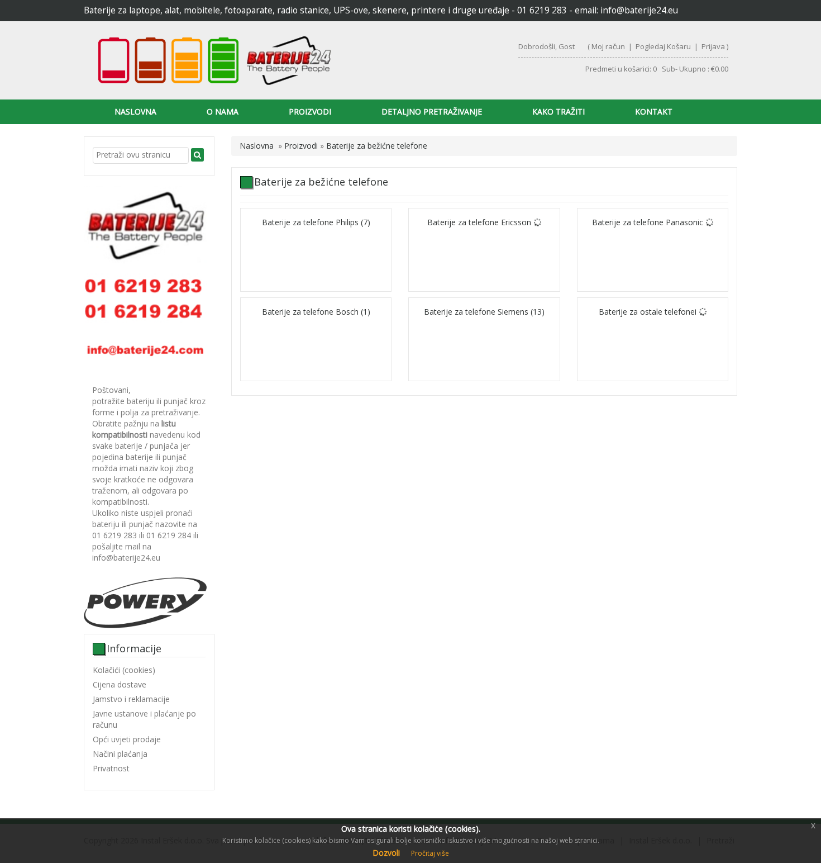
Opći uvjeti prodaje (127, 739)
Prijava (713, 46)
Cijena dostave (119, 684)
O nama (222, 111)
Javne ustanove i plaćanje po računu (144, 719)
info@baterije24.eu (639, 10)
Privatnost (111, 768)
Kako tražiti (558, 111)
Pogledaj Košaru (663, 46)
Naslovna (135, 111)
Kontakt (653, 111)
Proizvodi (310, 111)
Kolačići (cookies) (124, 670)
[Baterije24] (246, 60)
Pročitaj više (430, 853)
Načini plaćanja (120, 753)
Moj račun (608, 46)
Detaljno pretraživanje (431, 111)
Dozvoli (386, 852)
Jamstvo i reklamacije (131, 699)
